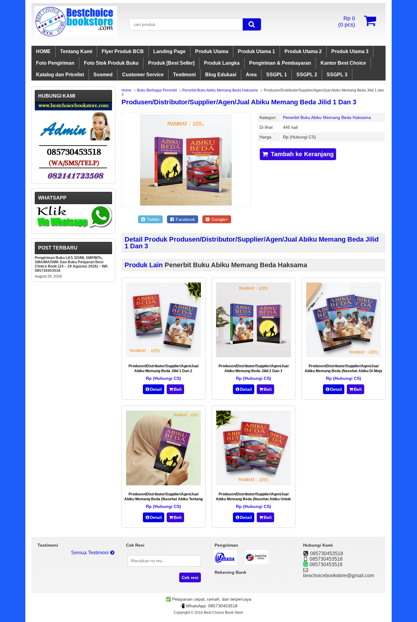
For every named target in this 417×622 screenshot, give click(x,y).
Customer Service (143, 74)
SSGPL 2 (306, 74)
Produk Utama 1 (256, 51)
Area (251, 74)
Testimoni (184, 74)
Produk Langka (222, 63)
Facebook (185, 219)
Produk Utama (211, 51)
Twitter (153, 219)
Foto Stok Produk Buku (111, 63)
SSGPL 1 (276, 74)
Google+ (219, 219)
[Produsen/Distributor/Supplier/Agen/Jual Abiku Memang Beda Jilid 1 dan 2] (163, 355)
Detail (156, 389)
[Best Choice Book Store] (75, 35)
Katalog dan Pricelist (60, 74)
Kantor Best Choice (343, 63)
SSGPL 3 (337, 74)
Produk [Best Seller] (171, 63)
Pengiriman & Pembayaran (280, 63)
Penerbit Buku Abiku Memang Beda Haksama (220, 90)
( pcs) (346, 21)
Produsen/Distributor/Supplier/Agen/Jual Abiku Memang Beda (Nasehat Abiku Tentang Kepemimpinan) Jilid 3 (163, 499)
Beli (178, 389)
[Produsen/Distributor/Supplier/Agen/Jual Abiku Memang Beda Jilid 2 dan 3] (253, 355)
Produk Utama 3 (349, 51)
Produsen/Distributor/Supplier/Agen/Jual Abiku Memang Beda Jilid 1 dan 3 (238, 102)
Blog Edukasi (220, 74)
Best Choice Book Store (223, 612)
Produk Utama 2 (303, 51)
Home (126, 90)
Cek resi (190, 577)
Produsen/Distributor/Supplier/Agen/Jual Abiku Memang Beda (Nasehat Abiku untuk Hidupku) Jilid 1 (253, 499)
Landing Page (169, 51)
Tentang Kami (76, 51)
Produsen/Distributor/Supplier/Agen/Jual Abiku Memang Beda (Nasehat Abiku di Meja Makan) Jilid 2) (343, 371)
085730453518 (223, 605)
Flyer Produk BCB (123, 51)
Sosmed (103, 74)
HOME (43, 51)
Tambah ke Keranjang (301, 154)
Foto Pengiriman (55, 63)
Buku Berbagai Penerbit (157, 90)
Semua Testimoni (90, 552)
